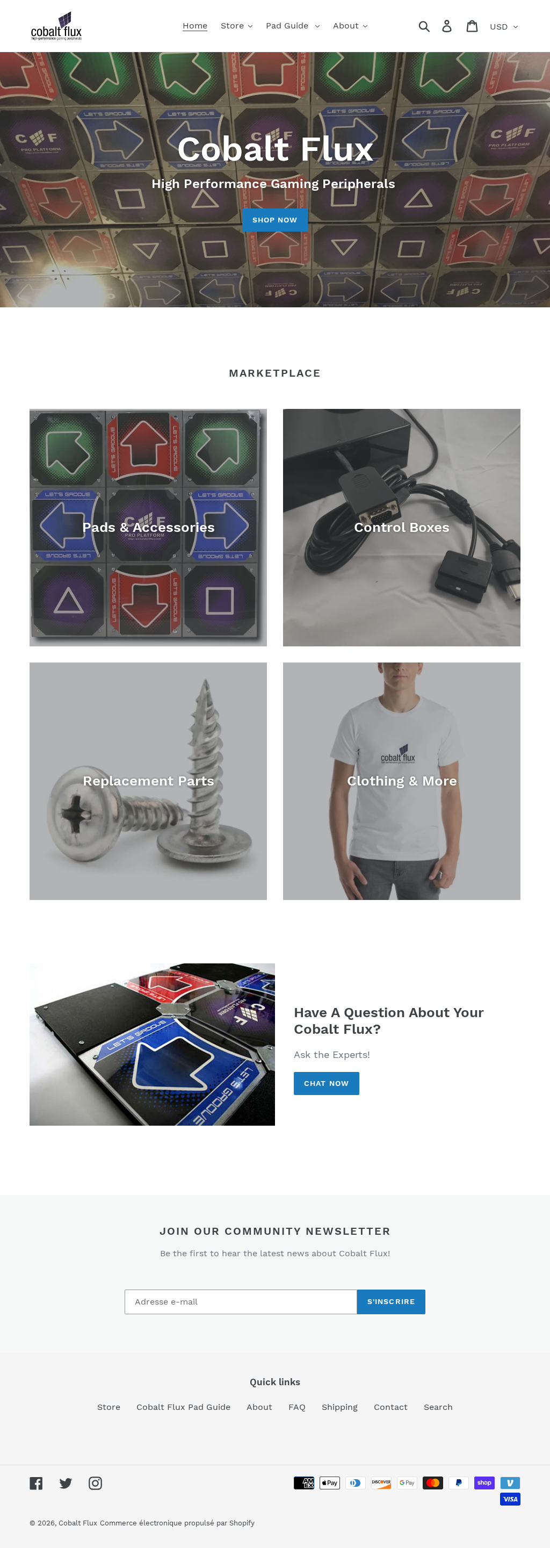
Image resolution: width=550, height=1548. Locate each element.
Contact (391, 1407)
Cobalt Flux (78, 1523)
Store (108, 1407)
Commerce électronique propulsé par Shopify (177, 1523)
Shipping (340, 1407)
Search (438, 1407)
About (259, 1407)
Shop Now (275, 219)
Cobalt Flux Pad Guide (183, 1407)
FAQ (297, 1407)
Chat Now (326, 1083)
